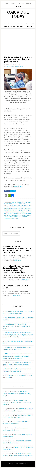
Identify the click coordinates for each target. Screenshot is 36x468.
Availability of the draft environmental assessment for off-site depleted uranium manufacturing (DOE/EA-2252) (18, 249)
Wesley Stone (14, 218)
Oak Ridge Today (18, 14)
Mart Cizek (12, 212)
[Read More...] (17, 260)
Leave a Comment (19, 66)
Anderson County (16, 202)
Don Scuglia (12, 210)
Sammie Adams (27, 213)
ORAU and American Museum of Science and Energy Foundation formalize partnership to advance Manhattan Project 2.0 (18, 356)
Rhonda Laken (19, 213)
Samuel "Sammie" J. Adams (11, 215)
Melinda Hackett (20, 212)
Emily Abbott (19, 210)
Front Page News (25, 202)
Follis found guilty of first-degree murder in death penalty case (18, 59)
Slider (23, 203)
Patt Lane (12, 213)
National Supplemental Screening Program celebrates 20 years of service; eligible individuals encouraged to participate (18, 335)
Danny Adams (25, 208)
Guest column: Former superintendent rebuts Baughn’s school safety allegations (17, 394)
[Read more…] (18, 186)
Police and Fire (8, 203)
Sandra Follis (22, 215)
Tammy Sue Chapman (19, 216)
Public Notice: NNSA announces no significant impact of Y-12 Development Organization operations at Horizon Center (16, 269)
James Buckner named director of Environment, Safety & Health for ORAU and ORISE (16, 326)
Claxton (18, 208)
